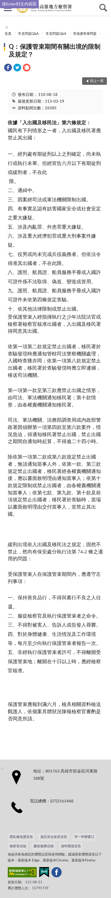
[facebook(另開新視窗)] (56, 873)
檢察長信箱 (18, 846)
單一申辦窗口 (84, 837)
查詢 (103, 7)
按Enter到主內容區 (19, 4)
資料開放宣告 (71, 846)
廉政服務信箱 (44, 846)
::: (6, 27)
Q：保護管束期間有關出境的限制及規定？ (54, 51)
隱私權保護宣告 (21, 837)
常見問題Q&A (28, 34)
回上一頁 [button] (97, 81)
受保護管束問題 (85, 34)
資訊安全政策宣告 (53, 837)
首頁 (8, 34)
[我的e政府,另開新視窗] (44, 873)
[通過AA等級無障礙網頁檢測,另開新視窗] (22, 873)
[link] (8, 68)
